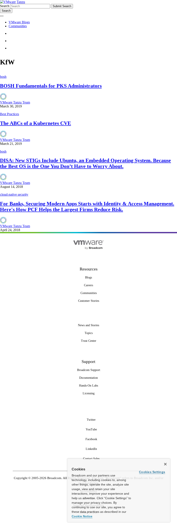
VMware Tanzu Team (15, 102)
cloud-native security (14, 194)
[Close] (165, 464)
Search (4, 6)
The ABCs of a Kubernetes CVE (35, 123)
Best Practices (9, 114)
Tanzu (21, 2)
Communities (18, 26)
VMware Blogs (19, 22)
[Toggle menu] (1, 16)
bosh (3, 76)
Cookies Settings (152, 472)
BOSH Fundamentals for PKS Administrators (51, 86)
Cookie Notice (82, 516)
